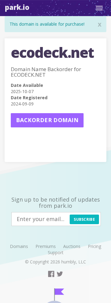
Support (56, 252)
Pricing (94, 246)
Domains (19, 246)
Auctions (71, 246)
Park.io (17, 7)
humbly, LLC (73, 262)
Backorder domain (47, 120)
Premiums (45, 246)
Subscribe (84, 219)
